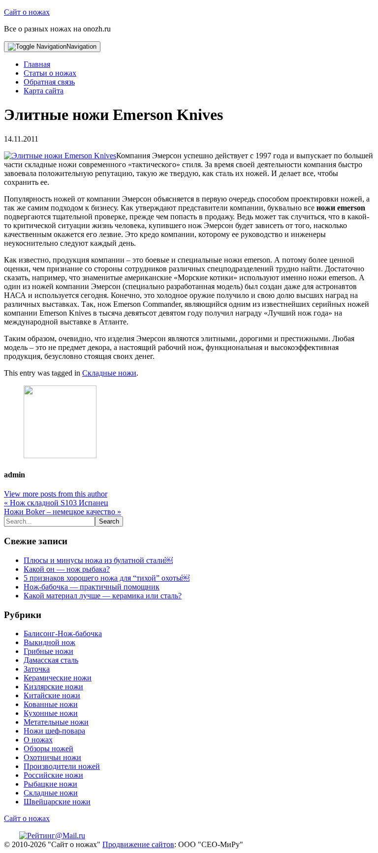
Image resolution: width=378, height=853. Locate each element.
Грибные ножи (48, 651)
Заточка (37, 669)
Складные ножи (109, 373)
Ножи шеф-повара (54, 731)
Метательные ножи (56, 722)
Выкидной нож (49, 642)
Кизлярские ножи (53, 686)
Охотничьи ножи (52, 757)
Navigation (81, 46)
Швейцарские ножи (57, 801)
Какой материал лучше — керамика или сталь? (103, 595)
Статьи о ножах (50, 73)
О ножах (38, 739)
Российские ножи (53, 775)
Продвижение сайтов (138, 844)
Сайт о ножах (27, 12)
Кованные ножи (51, 704)
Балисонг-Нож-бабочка (63, 633)
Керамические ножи (58, 678)
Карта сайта (43, 91)
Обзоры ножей (48, 748)
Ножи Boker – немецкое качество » (62, 511)
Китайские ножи (52, 695)
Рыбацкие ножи (50, 784)
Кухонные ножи (51, 713)
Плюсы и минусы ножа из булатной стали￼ (98, 560)
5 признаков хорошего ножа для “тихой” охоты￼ (106, 578)
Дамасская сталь (51, 660)
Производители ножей (62, 766)
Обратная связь (49, 82)
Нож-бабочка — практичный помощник (91, 587)
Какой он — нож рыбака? (67, 569)
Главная (37, 64)
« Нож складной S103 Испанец (56, 503)
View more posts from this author (55, 494)
